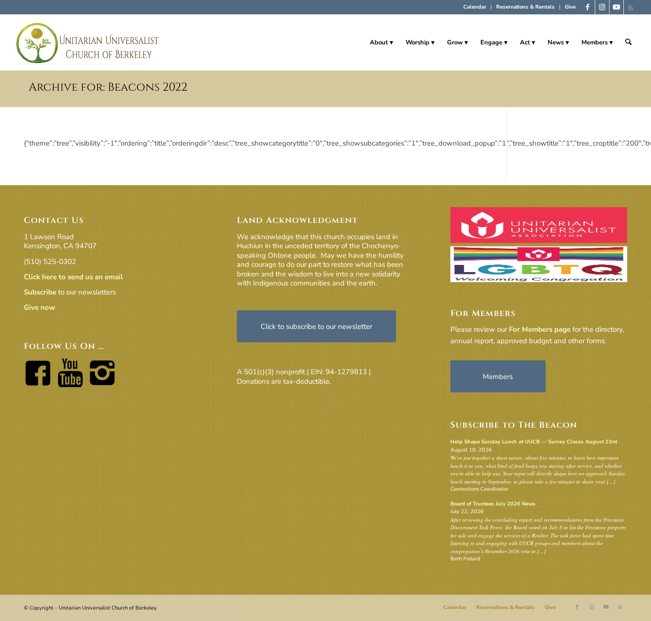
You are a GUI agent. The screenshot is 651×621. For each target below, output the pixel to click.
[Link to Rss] (631, 7)
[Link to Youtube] (616, 7)
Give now (39, 307)
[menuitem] (474, 7)
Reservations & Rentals (525, 7)
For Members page (539, 329)
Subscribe (40, 292)
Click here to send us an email (73, 277)
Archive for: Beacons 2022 (108, 87)
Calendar (474, 7)
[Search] (628, 42)
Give (570, 7)
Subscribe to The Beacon (513, 425)
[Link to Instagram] (602, 7)
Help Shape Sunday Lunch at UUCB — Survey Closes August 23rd (533, 441)
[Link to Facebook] (588, 7)
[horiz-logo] (88, 42)
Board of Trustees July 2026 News (493, 503)
